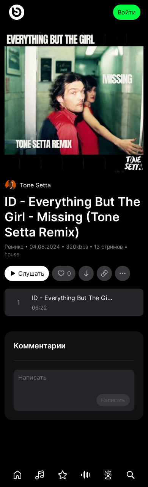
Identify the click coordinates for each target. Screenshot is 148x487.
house (12, 254)
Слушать (31, 273)
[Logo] (17, 12)
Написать (113, 400)
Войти (127, 12)
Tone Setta (35, 185)
